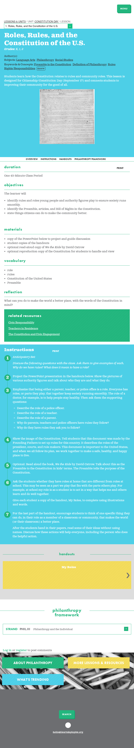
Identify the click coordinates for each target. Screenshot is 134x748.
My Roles (69, 567)
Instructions (48, 159)
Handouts (65, 159)
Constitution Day (47, 21)
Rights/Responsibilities (19, 68)
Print (120, 168)
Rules (112, 64)
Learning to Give (16, 8)
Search (66, 714)
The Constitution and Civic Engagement (34, 334)
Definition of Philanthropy (90, 64)
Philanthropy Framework (90, 159)
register (21, 650)
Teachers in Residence (23, 328)
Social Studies (64, 60)
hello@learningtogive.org (68, 732)
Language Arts (25, 60)
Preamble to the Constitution (52, 64)
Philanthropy (45, 60)
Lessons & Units (15, 21)
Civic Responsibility (21, 322)
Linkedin (68, 726)
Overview (32, 159)
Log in (7, 650)
